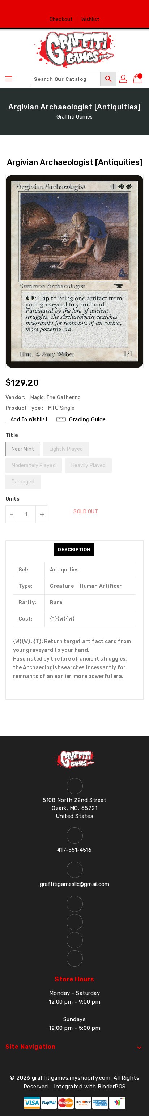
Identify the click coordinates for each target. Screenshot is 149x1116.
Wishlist (90, 19)
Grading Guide (87, 419)
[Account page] (123, 79)
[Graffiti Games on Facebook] (53, 8)
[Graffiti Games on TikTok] (95, 8)
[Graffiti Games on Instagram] (81, 8)
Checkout (61, 19)
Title (11, 435)
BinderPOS (112, 1086)
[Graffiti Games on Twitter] (67, 8)
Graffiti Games (74, 117)
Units (12, 499)
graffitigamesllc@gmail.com (75, 884)
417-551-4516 (74, 850)
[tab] (74, 549)
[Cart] (138, 79)
